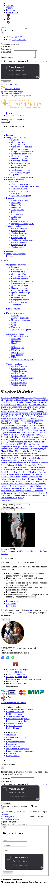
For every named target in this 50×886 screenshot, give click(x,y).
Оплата (9, 8)
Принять (5, 620)
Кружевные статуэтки (21, 154)
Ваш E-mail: (6, 52)
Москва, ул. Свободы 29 (24, 677)
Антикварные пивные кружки (19, 177)
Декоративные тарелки (21, 196)
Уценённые (16, 175)
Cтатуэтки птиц (18, 142)
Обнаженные (17, 168)
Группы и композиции (21, 163)
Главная (9, 135)
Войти (9, 113)
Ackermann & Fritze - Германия (19, 709)
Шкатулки (15, 193)
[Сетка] (5, 512)
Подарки (10, 198)
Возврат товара (12, 756)
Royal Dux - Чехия (14, 726)
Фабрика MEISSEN (19, 269)
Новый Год (16, 219)
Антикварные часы (19, 191)
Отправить (6, 82)
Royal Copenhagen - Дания (17, 721)
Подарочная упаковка (15, 742)
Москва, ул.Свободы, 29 (11, 93)
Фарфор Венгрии (18, 244)
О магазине (11, 735)
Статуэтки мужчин (19, 161)
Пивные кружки (13, 309)
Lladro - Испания (13, 728)
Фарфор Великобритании (22, 240)
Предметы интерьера (15, 179)
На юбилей (16, 207)
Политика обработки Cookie (13, 703)
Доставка (10, 5)
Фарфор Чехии (17, 247)
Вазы (13, 322)
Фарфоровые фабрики (16, 254)
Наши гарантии (13, 746)
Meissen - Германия (14, 723)
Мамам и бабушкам (19, 200)
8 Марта (14, 212)
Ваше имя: (5, 46)
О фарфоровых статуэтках (17, 749)
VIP (13, 345)
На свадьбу (16, 205)
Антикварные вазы (19, 189)
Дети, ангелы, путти (20, 156)
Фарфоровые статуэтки (16, 137)
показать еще (6, 500)
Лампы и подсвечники (21, 184)
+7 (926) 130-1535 (12, 88)
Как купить (11, 753)
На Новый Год (17, 348)
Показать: (5, 509)
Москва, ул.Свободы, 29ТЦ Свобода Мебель (10, 816)
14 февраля (16, 217)
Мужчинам (16, 203)
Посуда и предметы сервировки (25, 186)
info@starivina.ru (19, 39)
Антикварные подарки (16, 334)
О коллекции (12, 744)
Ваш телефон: (7, 49)
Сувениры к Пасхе (19, 221)
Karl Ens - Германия (14, 714)
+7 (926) (14, 37)
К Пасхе (14, 357)
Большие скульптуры (20, 172)
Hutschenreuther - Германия (17, 719)
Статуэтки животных (20, 276)
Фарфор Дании (17, 235)
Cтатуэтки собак (18, 144)
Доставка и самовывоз (16, 737)
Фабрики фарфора (14, 226)
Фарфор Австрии (18, 238)
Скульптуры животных (21, 147)
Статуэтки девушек (19, 149)
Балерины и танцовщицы (22, 151)
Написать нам (12, 12)
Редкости (15, 140)
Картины (15, 182)
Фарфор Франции (19, 233)
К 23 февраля (17, 214)
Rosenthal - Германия (15, 712)
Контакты (10, 10)
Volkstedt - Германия (15, 716)
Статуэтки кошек (18, 165)
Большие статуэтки (19, 302)
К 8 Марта (15, 350)
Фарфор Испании (19, 242)
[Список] (2, 512)
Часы (13, 325)
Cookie (31, 610)
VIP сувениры (17, 210)
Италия (9, 256)
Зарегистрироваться (15, 115)
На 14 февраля (17, 352)
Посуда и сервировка (20, 320)
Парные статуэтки (19, 158)
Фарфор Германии (19, 228)
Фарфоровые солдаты (20, 170)
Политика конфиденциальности (20, 751)
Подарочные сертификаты (22, 224)
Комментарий (7, 57)
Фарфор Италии (18, 231)
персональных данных (39, 61)
